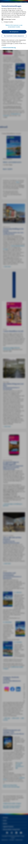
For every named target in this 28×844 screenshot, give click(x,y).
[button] (14, 27)
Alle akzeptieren (14, 31)
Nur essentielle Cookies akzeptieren (14, 36)
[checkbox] (14, 19)
